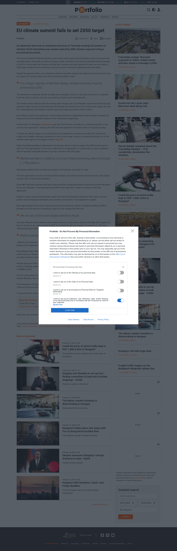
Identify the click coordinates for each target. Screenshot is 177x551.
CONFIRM (70, 310)
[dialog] (88, 275)
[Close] (133, 231)
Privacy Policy (103, 319)
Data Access (88, 319)
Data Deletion (73, 319)
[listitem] (88, 267)
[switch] (120, 272)
